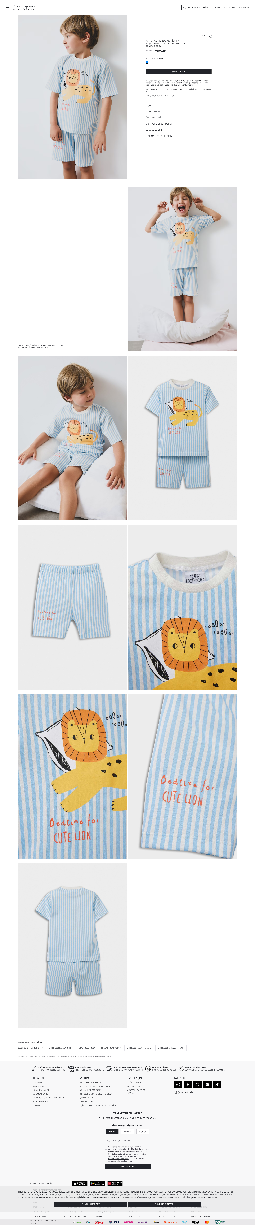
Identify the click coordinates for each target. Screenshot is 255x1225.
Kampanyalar (86, 1101)
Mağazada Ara (154, 111)
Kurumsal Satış (40, 1094)
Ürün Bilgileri (153, 117)
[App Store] (80, 1183)
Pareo (99, 1216)
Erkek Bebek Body (87, 1048)
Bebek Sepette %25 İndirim (30, 1048)
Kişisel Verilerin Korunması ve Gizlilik (98, 1105)
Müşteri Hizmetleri (136, 1090)
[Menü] (7, 7)
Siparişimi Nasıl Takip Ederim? (96, 1086)
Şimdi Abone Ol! (127, 1166)
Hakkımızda (38, 1086)
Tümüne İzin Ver (164, 1204)
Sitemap (36, 1105)
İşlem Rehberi (86, 1098)
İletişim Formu (134, 1086)
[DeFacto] (24, 7)
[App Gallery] (115, 1183)
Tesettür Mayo (39, 1216)
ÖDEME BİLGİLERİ (154, 130)
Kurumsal (37, 1082)
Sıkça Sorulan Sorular (91, 1082)
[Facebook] (188, 1084)
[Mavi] (147, 62)
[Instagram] (207, 1084)
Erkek (127, 1131)
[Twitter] (197, 1084)
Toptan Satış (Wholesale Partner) (49, 1098)
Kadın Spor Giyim (167, 1216)
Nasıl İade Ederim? (91, 1090)
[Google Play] (97, 1183)
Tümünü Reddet (91, 1204)
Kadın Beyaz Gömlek (200, 1216)
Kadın (112, 1131)
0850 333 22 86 (134, 1093)
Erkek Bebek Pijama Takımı (170, 1048)
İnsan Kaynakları (41, 1090)
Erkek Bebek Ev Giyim (111, 1048)
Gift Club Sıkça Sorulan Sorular (96, 1094)
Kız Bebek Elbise (135, 1216)
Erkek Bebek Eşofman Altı (139, 1048)
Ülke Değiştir (185, 1092)
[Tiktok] (217, 1084)
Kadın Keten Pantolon (75, 1216)
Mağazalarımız (134, 1082)
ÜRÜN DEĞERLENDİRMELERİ (159, 124)
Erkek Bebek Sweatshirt (61, 1048)
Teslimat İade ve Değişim (159, 136)
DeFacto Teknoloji (41, 1101)
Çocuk (143, 1131)
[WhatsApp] (178, 1084)
